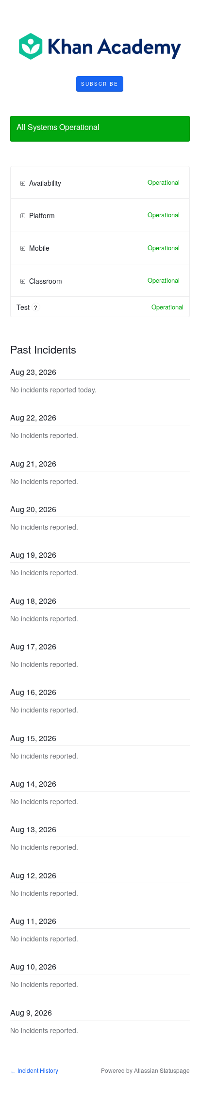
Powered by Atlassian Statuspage (145, 1070)
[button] (99, 84)
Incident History (34, 1070)
